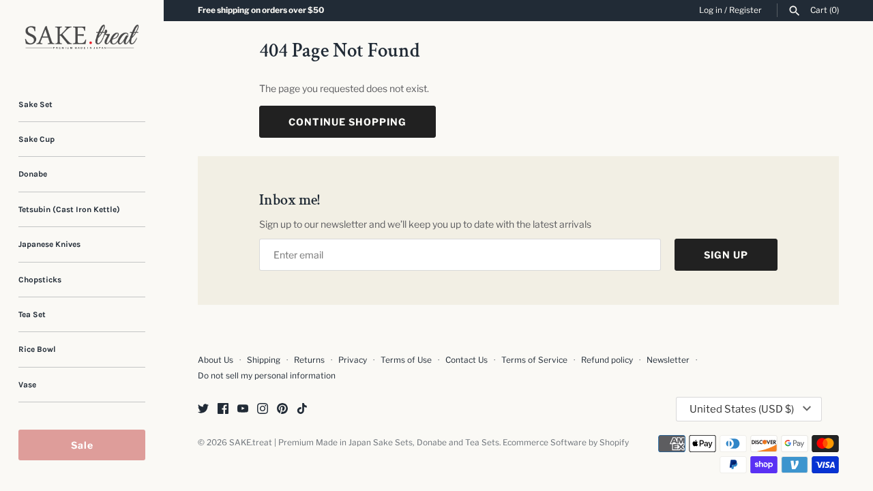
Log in (710, 10)
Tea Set (32, 314)
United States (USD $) (742, 409)
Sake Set (35, 104)
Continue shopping (347, 122)
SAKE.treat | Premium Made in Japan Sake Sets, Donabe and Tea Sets (364, 442)
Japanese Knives (49, 244)
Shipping (263, 360)
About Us (215, 360)
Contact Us (466, 360)
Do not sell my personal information (267, 376)
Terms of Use (406, 360)
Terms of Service (534, 360)
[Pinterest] (282, 409)
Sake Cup (36, 139)
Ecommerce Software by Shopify (566, 442)
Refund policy (607, 360)
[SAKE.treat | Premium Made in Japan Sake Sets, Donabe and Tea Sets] (82, 36)
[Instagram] (262, 409)
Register (745, 10)
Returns (309, 360)
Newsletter (668, 360)
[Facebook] (223, 409)
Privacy (352, 360)
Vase (27, 384)
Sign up (726, 255)
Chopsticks (39, 279)
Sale (82, 445)
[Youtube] (242, 409)
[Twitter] (203, 409)
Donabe (32, 174)
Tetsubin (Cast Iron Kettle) (69, 209)
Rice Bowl (37, 349)
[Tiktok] (302, 409)
